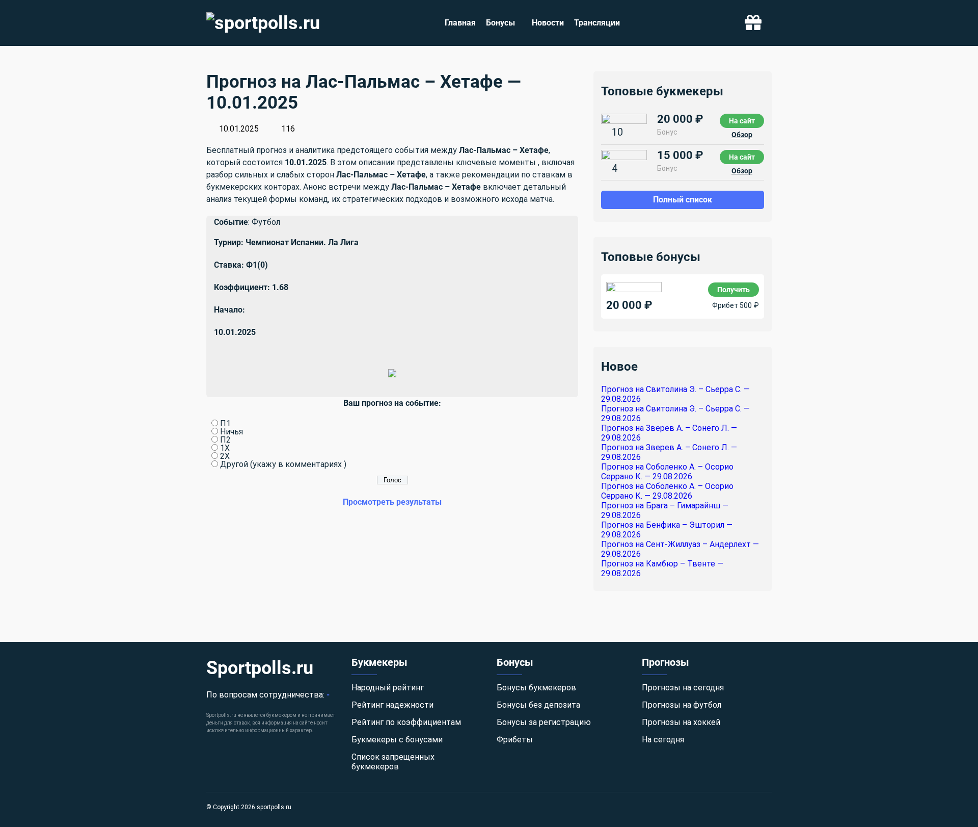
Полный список (682, 199)
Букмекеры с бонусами (397, 739)
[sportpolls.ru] (263, 23)
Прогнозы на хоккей (681, 722)
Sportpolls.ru (259, 668)
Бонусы (500, 23)
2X (225, 456)
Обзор (741, 135)
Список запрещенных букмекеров (392, 761)
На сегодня (663, 739)
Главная (460, 23)
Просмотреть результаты (392, 502)
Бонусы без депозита (538, 705)
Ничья (231, 431)
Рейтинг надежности (392, 705)
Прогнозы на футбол (681, 705)
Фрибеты (515, 739)
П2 (225, 440)
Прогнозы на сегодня (683, 687)
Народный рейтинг (387, 687)
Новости (548, 23)
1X (225, 448)
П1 (225, 423)
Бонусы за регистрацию (544, 722)
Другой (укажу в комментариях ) (283, 464)
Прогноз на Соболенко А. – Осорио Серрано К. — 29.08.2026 (667, 471)
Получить (733, 290)
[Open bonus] (753, 23)
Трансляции (597, 23)
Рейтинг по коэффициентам (406, 722)
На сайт (742, 121)
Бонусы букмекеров (536, 687)
